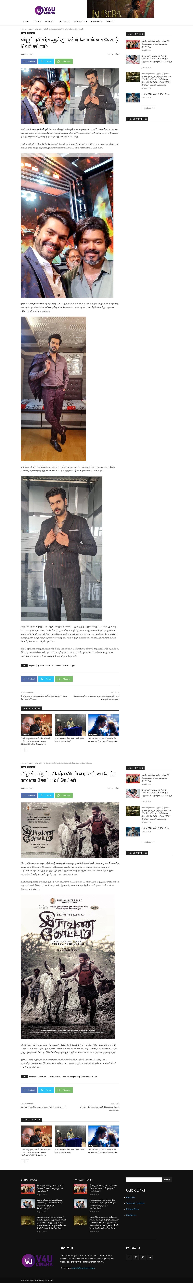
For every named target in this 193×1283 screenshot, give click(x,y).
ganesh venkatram (45, 665)
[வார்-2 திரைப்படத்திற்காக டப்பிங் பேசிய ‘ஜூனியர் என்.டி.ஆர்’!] (70, 725)
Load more (148, 108)
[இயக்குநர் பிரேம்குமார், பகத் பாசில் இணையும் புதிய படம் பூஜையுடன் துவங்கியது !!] (133, 44)
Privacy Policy (132, 1209)
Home (26, 21)
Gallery (63, 21)
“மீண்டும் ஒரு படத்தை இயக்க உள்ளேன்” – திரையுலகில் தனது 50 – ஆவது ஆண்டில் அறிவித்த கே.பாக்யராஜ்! (36, 741)
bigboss (32, 665)
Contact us (131, 1215)
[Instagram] (136, 1257)
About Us (130, 1197)
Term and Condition (135, 1203)
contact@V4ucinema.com (83, 1268)
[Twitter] (143, 1257)
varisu (65, 665)
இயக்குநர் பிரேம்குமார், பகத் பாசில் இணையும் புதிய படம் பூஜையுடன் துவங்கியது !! (155, 44)
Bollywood (59, 735)
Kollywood (38, 29)
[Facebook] (129, 1257)
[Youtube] (150, 1257)
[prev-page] (23, 750)
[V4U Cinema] (37, 1260)
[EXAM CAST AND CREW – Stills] (133, 97)
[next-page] (27, 750)
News (36, 21)
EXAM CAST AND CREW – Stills (155, 94)
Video (109, 21)
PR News (95, 21)
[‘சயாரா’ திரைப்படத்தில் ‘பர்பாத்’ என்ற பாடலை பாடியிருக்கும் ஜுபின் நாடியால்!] (103, 725)
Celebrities (26, 735)
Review (48, 21)
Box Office (79, 21)
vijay (73, 665)
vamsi (58, 665)
